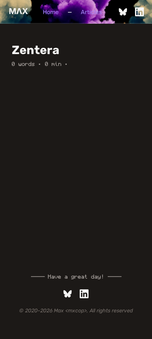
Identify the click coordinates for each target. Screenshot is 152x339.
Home (51, 12)
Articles (91, 12)
